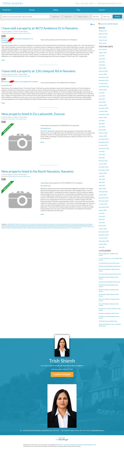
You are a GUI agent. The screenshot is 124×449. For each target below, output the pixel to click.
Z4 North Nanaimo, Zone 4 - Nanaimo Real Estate (69, 228)
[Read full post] (20, 39)
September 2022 (104, 170)
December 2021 (103, 198)
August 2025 (103, 89)
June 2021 (102, 216)
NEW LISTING (103, 34)
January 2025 (103, 105)
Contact (102, 10)
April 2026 (102, 65)
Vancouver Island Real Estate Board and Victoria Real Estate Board (75, 445)
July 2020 (102, 247)
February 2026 (103, 71)
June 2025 (102, 96)
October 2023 (103, 145)
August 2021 (103, 210)
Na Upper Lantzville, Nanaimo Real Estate (32, 228)
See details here (6, 42)
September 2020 (104, 241)
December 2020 (103, 232)
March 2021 (102, 225)
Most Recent (103, 49)
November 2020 (103, 235)
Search (117, 16)
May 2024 (102, 123)
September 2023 (104, 148)
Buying (31, 10)
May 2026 (102, 62)
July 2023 (102, 151)
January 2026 (103, 74)
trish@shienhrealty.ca (109, 3)
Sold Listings (102, 43)
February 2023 (103, 161)
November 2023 (103, 142)
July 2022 (102, 176)
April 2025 (102, 99)
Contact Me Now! (62, 374)
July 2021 (102, 213)
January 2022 (103, 195)
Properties (6, 10)
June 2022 (102, 179)
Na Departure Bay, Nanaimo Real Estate (40, 225)
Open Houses (103, 40)
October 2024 (103, 111)
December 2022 (103, 167)
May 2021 (102, 219)
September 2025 (104, 86)
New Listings (103, 37)
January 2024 (103, 136)
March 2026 (102, 68)
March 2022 (102, 188)
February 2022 (103, 191)
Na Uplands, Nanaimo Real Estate (109, 313)
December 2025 (103, 77)
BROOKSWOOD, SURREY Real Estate (16, 224)
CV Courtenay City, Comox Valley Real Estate (36, 224)
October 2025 (103, 83)
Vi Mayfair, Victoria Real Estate (108, 321)
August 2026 (103, 52)
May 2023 (102, 157)
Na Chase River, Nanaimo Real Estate (110, 274)
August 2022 (103, 173)
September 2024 (104, 114)
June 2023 (102, 154)
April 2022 (102, 185)
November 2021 (103, 201)
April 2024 (102, 127)
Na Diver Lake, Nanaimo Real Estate (109, 282)
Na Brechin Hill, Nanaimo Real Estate (110, 266)
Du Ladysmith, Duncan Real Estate (109, 263)
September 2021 (104, 207)
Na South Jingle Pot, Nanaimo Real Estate (46, 226)
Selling (55, 10)
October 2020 (103, 238)
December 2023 (103, 139)
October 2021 (103, 204)
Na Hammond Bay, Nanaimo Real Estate (77, 225)
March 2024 (102, 130)
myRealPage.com (62, 439)
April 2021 (102, 222)
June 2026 (102, 59)
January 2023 (103, 164)
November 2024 (103, 108)
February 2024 (103, 133)
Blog (78, 10)
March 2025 (102, 102)
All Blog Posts (103, 31)
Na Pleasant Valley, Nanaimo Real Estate (26, 226)
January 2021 (103, 229)
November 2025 (103, 80)
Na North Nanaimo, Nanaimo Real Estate (18, 33)
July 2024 (102, 120)
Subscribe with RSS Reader (109, 24)
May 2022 (102, 182)
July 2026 (102, 55)
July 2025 (102, 93)
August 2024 (103, 117)
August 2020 (103, 244)
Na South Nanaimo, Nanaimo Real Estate (66, 226)
